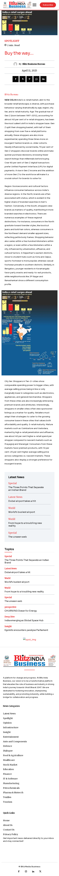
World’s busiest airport (21, 512)
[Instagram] (26, 871)
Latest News (15, 497)
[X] (23, 79)
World (11, 508)
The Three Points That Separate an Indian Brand (26, 488)
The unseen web (17, 536)
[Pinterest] (29, 79)
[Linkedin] (43, 79)
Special (12, 483)
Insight (8, 626)
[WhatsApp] (36, 79)
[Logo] (29, 661)
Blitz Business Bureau (33, 64)
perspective (10, 607)
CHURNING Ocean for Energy (21, 610)
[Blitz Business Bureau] (16, 64)
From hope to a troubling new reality (25, 524)
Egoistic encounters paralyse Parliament (26, 630)
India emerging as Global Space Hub (24, 620)
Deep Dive (10, 617)
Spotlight (12, 41)
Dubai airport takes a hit (22, 501)
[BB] (17, 4)
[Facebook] (16, 79)
